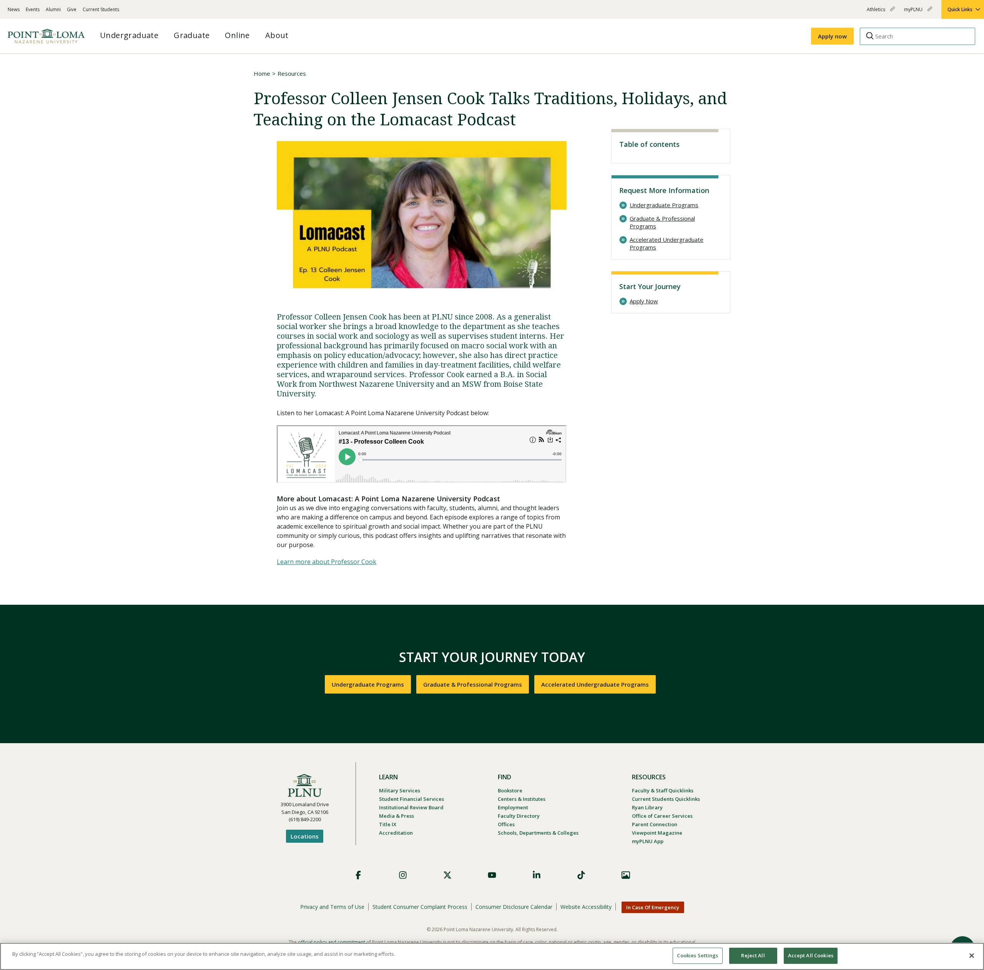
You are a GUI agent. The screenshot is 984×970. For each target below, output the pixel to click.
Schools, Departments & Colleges (538, 832)
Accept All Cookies (810, 955)
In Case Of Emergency (652, 907)
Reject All (753, 955)
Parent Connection (654, 824)
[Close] (971, 955)
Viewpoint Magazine (657, 832)
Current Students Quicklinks (666, 798)
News (14, 9)
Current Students (101, 9)
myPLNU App (647, 841)
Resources (292, 73)
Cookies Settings (697, 955)
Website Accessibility (586, 906)
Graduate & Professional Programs (662, 222)
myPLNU (914, 12)
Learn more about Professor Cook (326, 561)
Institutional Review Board (411, 807)
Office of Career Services (662, 815)
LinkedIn (536, 875)
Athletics (876, 12)
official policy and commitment (331, 942)
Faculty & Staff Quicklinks (662, 790)
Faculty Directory (519, 815)
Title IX (387, 824)
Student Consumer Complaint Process (419, 906)
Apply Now (644, 301)
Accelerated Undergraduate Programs (666, 243)
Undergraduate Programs (664, 205)
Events (33, 9)
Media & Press (396, 815)
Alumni (53, 9)
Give (71, 9)
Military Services (399, 790)
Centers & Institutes (521, 798)
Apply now (832, 36)
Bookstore (510, 790)
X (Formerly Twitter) (447, 875)
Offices (506, 824)
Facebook (358, 875)
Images (626, 875)
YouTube (492, 875)
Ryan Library (647, 807)
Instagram (403, 875)
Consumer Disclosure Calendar (513, 906)
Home (262, 73)
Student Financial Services (411, 798)
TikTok (581, 875)
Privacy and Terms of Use (332, 906)
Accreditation (396, 832)
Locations (305, 836)
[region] (492, 956)
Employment (513, 807)
